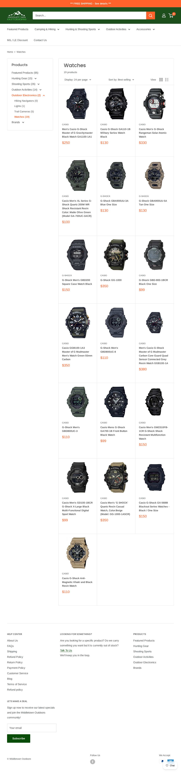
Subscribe (18, 738)
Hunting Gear (141, 645)
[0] (171, 15)
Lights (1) (19, 106)
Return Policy (15, 662)
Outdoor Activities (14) (25, 89)
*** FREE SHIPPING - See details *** (90, 3)
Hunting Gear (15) (22, 78)
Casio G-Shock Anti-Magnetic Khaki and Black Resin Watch (77, 582)
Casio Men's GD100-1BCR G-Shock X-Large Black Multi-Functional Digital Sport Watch (77, 508)
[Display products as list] (166, 79)
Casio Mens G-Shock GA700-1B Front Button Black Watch (113, 431)
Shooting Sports (142, 651)
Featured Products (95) (25, 72)
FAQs (10, 645)
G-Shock (105, 196)
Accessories (143, 29)
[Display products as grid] (161, 79)
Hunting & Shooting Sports (81, 29)
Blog (9, 678)
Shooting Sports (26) (24, 83)
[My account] (164, 15)
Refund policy (15, 689)
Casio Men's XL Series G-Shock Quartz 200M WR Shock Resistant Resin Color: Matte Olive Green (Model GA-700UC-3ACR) (77, 208)
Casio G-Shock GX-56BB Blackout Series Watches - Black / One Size (154, 506)
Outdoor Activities (116, 29)
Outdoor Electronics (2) (26, 95)
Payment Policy (16, 667)
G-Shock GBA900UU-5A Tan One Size (153, 202)
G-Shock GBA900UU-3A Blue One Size (114, 202)
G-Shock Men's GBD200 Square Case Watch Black (77, 282)
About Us (12, 640)
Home (10, 52)
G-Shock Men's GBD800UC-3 (71, 429)
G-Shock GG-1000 (111, 280)
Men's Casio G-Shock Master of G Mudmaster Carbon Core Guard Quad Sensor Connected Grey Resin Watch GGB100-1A (153, 355)
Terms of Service (17, 684)
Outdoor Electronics (144, 662)
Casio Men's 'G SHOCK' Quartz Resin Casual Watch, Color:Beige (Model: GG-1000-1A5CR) (115, 508)
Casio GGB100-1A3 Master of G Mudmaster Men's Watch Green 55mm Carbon (77, 353)
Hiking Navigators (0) (26, 100)
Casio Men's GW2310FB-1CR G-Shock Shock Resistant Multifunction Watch (153, 433)
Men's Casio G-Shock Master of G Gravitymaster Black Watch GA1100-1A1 (77, 133)
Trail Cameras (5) (24, 111)
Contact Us (40, 40)
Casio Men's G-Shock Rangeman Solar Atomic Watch (153, 133)
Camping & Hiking (45, 29)
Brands (16, 122)
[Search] (150, 15)
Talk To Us (66, 650)
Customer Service (17, 673)
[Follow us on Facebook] (92, 761)
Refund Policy (15, 656)
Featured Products (17, 29)
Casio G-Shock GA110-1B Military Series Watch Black (115, 133)
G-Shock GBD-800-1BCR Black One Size (153, 282)
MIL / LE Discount (17, 40)
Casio (65, 124)
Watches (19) (22, 116)
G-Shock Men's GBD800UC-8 (109, 349)
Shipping (12, 651)
